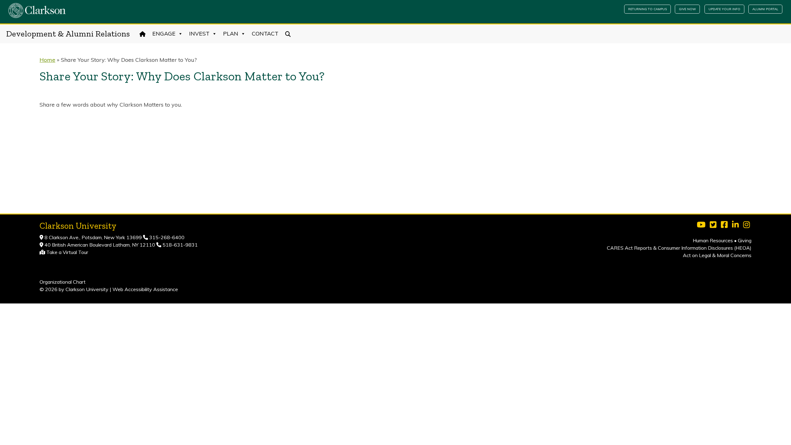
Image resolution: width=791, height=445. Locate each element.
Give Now (687, 9)
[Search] (288, 34)
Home (47, 59)
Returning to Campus (647, 9)
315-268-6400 (166, 237)
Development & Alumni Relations (68, 34)
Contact (265, 33)
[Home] (142, 34)
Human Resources (713, 240)
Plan (230, 33)
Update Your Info (724, 9)
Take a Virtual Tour (67, 252)
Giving (744, 240)
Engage (164, 33)
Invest (199, 33)
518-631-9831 (179, 245)
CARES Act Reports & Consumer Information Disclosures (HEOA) (679, 248)
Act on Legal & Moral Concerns (717, 255)
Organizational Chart (63, 282)
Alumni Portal (765, 9)
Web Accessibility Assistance (145, 289)
